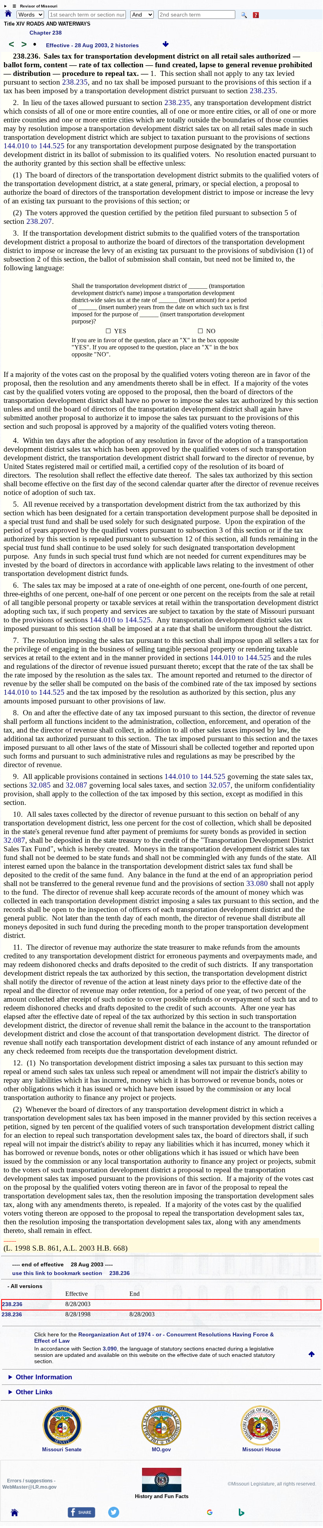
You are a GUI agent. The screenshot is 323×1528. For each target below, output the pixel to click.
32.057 (220, 785)
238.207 (39, 221)
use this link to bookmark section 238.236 (71, 1273)
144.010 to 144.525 (34, 146)
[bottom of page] (165, 45)
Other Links (34, 1392)
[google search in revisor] (209, 1513)
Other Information (44, 1377)
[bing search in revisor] (241, 1514)
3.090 (110, 1348)
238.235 (75, 82)
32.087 (76, 785)
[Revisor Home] (14, 1514)
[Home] (8, 14)
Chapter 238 (46, 33)
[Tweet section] (113, 1516)
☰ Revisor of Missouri (33, 6)
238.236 (12, 1304)
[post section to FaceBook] (81, 1516)
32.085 (40, 785)
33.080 (257, 883)
